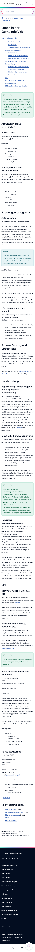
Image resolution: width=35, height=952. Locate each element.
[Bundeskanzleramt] (17, 854)
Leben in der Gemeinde (16, 18)
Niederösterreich (6, 20)
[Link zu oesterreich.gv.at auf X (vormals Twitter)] (12, 948)
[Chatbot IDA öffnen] (29, 946)
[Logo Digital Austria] (17, 858)
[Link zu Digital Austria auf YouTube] (22, 948)
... (6, 18)
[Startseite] (2, 18)
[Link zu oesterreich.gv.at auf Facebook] (17, 948)
